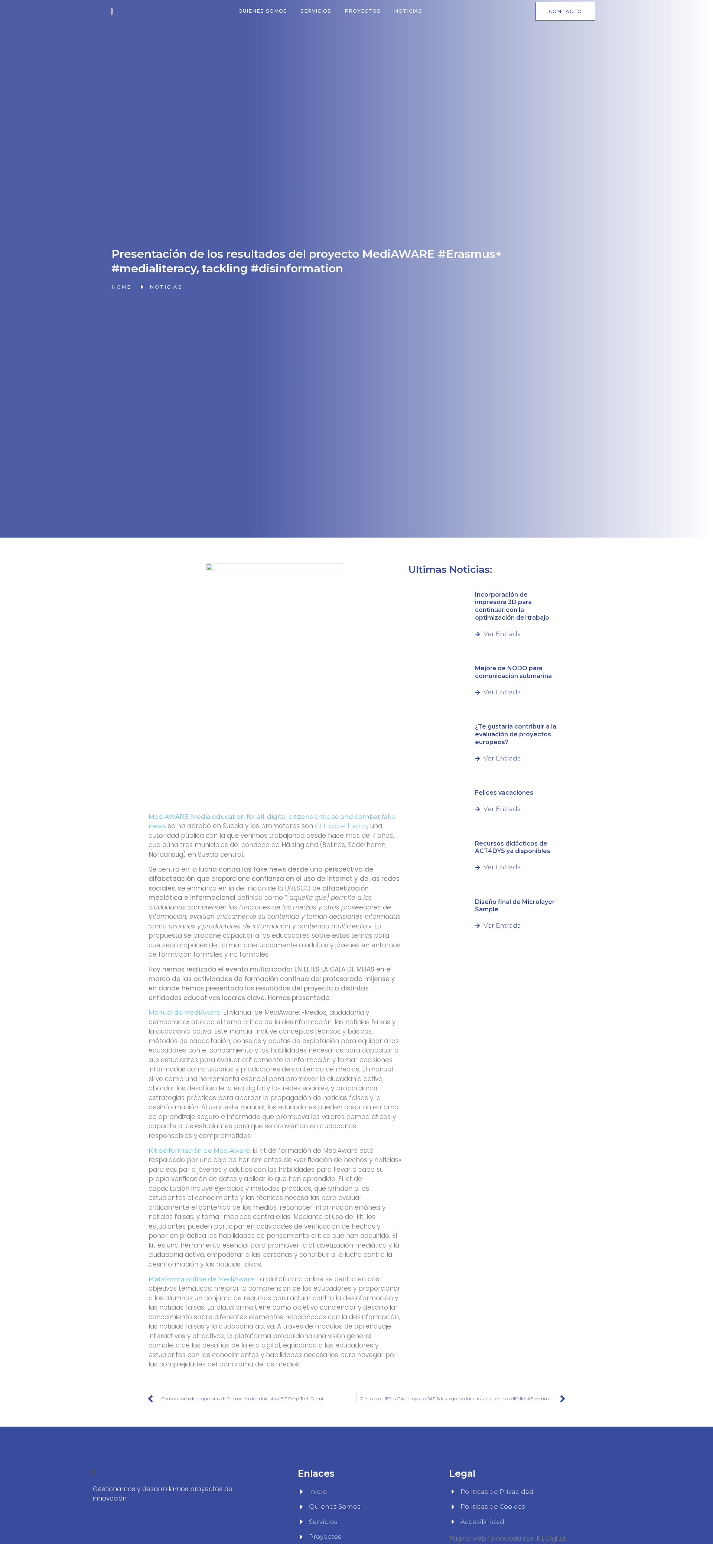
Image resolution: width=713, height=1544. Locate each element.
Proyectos (363, 11)
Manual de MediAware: (186, 1012)
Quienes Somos (262, 11)
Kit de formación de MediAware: (201, 1150)
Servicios (315, 11)
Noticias (408, 11)
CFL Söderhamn (341, 826)
